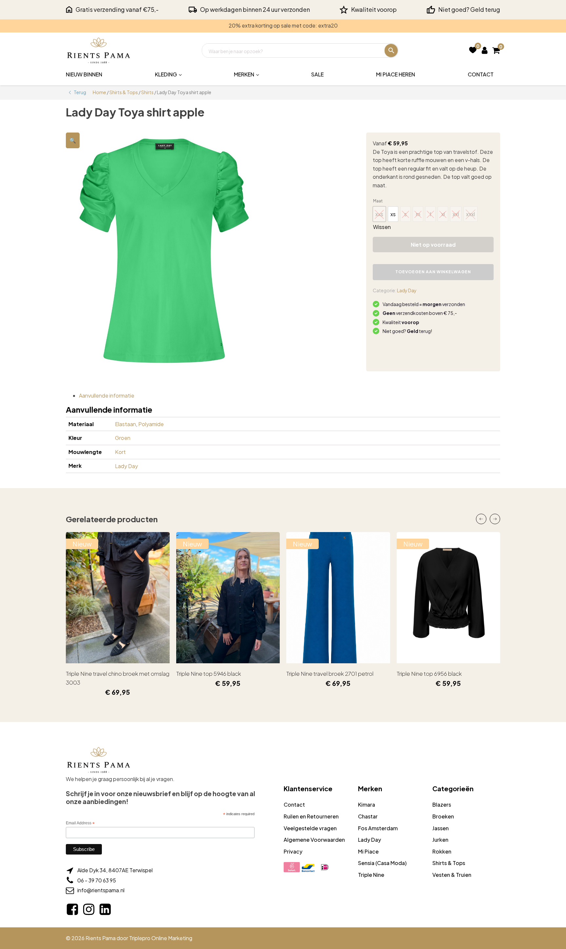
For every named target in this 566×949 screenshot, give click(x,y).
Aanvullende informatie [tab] (106, 395)
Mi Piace (368, 851)
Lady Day (407, 290)
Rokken (441, 851)
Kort (120, 451)
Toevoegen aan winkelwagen (433, 271)
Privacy (293, 851)
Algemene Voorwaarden (314, 839)
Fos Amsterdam (378, 828)
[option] (393, 214)
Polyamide (151, 424)
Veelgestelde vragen (310, 828)
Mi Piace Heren (395, 74)
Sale (317, 74)
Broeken (443, 816)
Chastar (368, 816)
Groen (122, 437)
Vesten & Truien (451, 874)
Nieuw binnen (84, 74)
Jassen (440, 828)
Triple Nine (371, 874)
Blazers (441, 804)
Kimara (366, 804)
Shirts (147, 92)
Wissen (382, 226)
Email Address (80, 823)
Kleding (166, 74)
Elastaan (125, 424)
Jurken (440, 839)
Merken (244, 74)
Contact (481, 74)
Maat (378, 200)
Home (99, 92)
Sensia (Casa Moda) (382, 862)
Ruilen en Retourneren (311, 816)
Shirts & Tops (123, 92)
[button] (73, 140)
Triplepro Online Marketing (160, 938)
